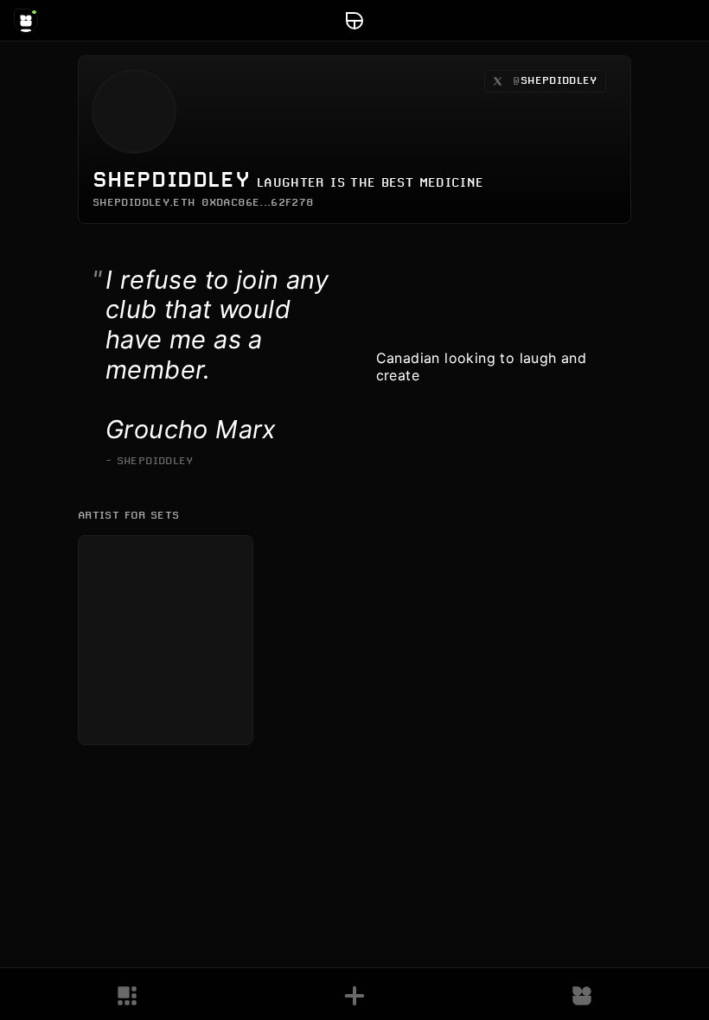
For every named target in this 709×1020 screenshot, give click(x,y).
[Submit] (354, 996)
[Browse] (127, 996)
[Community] (582, 996)
